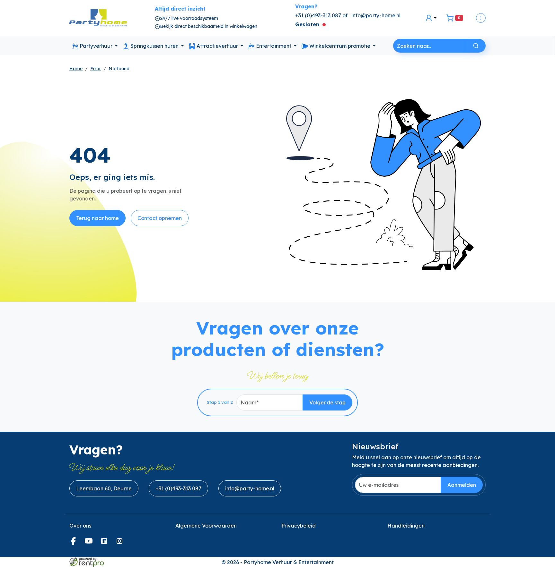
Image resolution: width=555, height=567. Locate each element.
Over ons (80, 525)
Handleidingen (406, 525)
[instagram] (121, 543)
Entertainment (274, 46)
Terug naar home (97, 218)
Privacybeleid (298, 525)
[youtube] (90, 543)
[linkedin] (105, 543)
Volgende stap (327, 402)
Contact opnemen (159, 218)
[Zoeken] (475, 46)
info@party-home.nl (376, 15)
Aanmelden (461, 485)
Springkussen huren (154, 46)
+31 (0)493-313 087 (178, 488)
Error (95, 69)
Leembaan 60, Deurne (104, 488)
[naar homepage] (98, 18)
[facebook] (74, 543)
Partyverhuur (96, 46)
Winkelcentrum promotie (340, 46)
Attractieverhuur (217, 46)
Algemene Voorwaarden (206, 525)
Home (76, 69)
